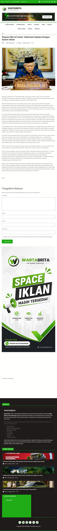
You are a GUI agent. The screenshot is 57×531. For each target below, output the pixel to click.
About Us (8, 1)
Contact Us (24, 1)
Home (2, 1)
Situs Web (4, 229)
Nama (4, 213)
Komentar (5, 195)
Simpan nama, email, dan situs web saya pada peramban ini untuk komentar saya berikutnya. (28, 237)
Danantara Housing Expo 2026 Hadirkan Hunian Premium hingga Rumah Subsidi (24, 461)
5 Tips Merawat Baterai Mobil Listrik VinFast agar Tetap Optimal (20, 489)
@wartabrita (9, 500)
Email (4, 221)
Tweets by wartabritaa (7, 378)
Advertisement (15, 1)
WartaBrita (14, 8)
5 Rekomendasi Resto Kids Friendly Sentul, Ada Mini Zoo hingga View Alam (23, 475)
